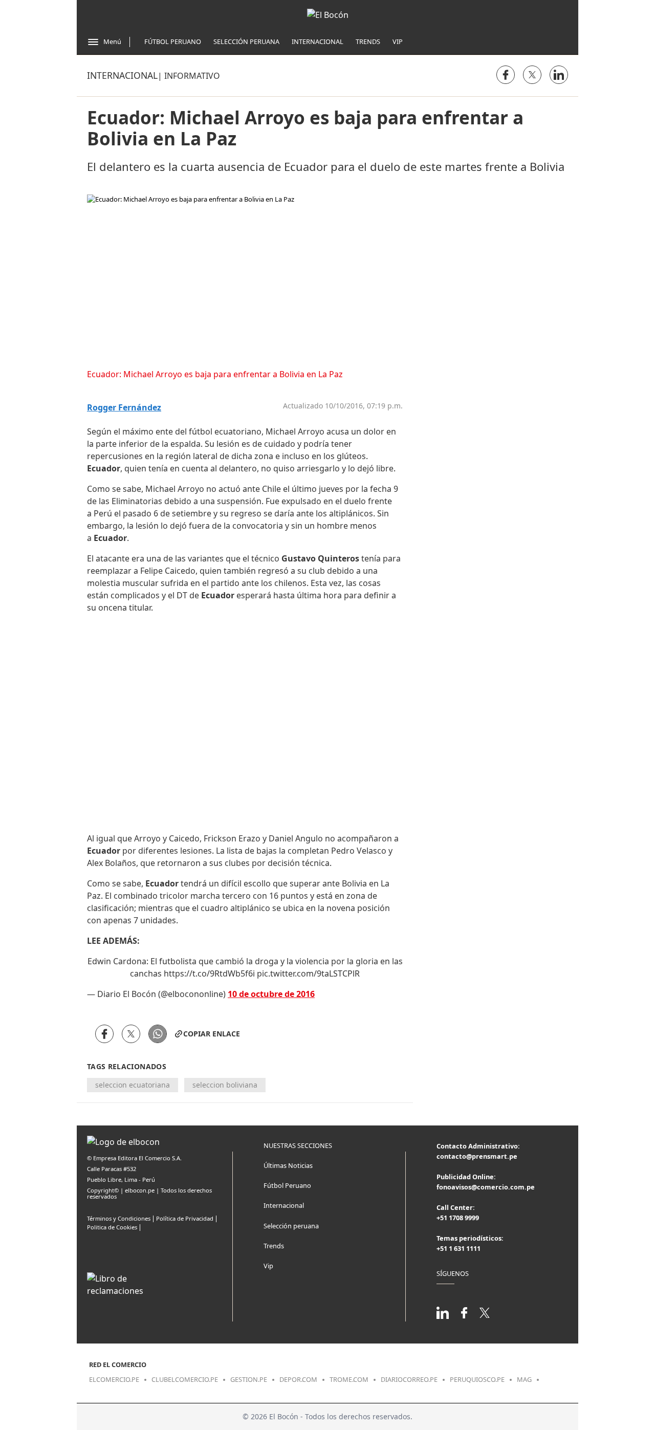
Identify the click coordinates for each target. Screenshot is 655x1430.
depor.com (298, 1379)
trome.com (349, 1379)
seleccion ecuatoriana (132, 1085)
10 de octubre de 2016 (271, 994)
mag (524, 1379)
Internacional (317, 41)
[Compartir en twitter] (532, 75)
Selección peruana (291, 1225)
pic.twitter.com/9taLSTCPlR (308, 973)
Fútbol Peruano (172, 41)
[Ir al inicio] (327, 15)
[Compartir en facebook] (505, 75)
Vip (397, 41)
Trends (368, 41)
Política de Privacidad (184, 1218)
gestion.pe (248, 1379)
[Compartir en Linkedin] (559, 75)
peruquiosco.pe (477, 1379)
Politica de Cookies (112, 1227)
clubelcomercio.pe (184, 1379)
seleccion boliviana (224, 1085)
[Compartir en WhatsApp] (157, 1034)
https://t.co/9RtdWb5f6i (209, 973)
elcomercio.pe (114, 1379)
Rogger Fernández (124, 407)
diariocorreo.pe (409, 1379)
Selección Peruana (246, 41)
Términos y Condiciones (118, 1218)
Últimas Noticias (288, 1165)
